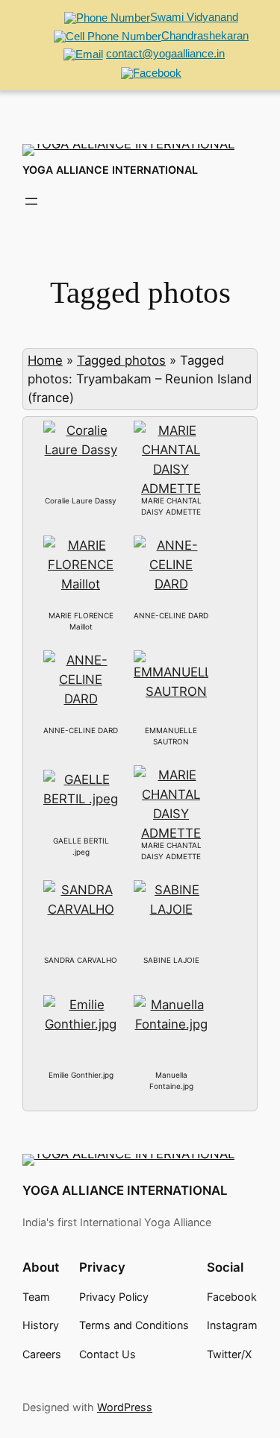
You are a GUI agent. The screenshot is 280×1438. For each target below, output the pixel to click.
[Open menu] (31, 201)
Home (45, 360)
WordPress (124, 1407)
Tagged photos (121, 360)
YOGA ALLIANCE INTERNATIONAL (110, 169)
